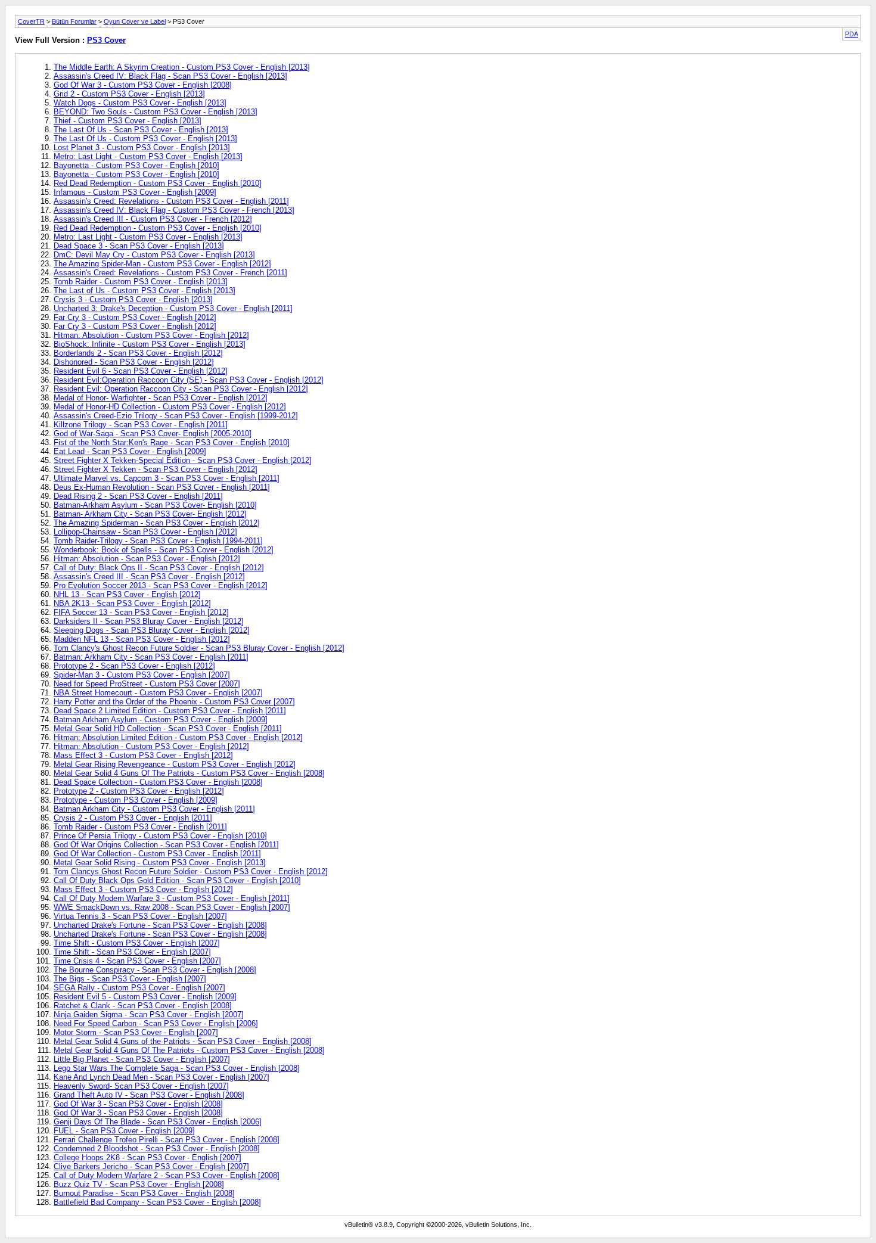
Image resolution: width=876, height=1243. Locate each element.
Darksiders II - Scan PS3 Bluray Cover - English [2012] (149, 621)
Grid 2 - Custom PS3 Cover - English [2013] (129, 93)
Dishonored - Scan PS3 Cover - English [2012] (134, 362)
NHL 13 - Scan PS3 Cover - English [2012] (127, 594)
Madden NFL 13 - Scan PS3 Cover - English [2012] (142, 639)
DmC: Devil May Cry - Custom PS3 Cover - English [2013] (154, 254)
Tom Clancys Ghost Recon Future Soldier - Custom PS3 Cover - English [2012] (191, 871)
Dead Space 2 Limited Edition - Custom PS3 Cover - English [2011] (170, 710)
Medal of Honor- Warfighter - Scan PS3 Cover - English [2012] (161, 397)
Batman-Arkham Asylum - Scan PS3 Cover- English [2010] (155, 505)
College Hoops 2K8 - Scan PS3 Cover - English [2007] (147, 1157)
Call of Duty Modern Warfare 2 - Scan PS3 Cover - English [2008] (166, 1175)
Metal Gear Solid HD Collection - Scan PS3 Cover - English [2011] (168, 728)
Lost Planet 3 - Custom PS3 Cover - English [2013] (142, 147)
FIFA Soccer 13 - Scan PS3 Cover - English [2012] (141, 612)
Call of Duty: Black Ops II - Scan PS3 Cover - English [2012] (159, 567)
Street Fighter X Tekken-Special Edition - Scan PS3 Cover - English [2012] (183, 460)
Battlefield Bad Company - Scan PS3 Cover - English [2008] (157, 1202)
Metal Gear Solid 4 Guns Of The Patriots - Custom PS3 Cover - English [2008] (189, 773)
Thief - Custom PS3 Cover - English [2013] (127, 120)
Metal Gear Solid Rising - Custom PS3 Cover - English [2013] (160, 862)
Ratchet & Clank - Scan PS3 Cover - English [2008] (143, 1005)
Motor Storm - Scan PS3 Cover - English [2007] (136, 1032)
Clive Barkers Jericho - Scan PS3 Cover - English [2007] (151, 1166)
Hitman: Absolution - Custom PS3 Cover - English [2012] (151, 335)
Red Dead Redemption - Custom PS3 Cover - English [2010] (158, 183)
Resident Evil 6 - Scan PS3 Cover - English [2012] (141, 370)
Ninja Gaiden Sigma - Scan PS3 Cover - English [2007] (149, 1014)
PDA (851, 34)
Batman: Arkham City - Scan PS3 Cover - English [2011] (151, 656)
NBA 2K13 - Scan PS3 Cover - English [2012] (132, 603)
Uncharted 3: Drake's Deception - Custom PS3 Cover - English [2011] (173, 308)
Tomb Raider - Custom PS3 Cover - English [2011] (140, 826)
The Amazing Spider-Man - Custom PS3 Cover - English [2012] (162, 263)
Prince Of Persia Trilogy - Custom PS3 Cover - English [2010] (160, 835)
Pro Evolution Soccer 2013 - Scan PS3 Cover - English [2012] (161, 585)
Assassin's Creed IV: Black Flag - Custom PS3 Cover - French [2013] (174, 210)
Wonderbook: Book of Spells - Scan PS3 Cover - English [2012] (164, 549)
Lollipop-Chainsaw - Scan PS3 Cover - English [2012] (145, 531)
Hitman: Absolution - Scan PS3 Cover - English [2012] (147, 558)
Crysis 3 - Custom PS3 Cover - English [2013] (133, 299)
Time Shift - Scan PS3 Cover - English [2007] (132, 951)
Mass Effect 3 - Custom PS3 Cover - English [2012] (143, 755)
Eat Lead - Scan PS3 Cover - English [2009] (130, 451)
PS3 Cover (106, 40)
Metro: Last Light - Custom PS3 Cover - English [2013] (148, 156)
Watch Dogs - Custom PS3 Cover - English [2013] (140, 102)
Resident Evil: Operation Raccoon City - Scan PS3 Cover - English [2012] (181, 388)
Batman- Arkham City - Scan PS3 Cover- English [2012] (150, 513)
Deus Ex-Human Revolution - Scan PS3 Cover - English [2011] (162, 487)
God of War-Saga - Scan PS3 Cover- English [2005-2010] (152, 433)
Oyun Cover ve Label (135, 21)
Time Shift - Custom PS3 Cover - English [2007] (137, 943)
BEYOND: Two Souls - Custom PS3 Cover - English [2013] (155, 111)
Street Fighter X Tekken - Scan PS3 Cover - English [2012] (155, 469)
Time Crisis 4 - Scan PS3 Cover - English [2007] (137, 960)
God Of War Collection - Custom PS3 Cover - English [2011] (157, 853)
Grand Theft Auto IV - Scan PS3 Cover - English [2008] (149, 1094)
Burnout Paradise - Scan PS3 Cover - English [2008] (144, 1193)
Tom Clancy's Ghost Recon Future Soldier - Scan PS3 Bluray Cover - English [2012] (199, 648)
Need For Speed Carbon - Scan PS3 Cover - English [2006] (156, 1023)
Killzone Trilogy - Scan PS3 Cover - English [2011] (141, 424)
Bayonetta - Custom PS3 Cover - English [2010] (136, 165)
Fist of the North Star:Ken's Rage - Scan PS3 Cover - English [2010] (172, 442)
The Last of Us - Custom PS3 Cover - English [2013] (144, 290)
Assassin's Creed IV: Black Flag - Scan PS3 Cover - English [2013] (170, 76)
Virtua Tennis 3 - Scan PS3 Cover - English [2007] (140, 916)
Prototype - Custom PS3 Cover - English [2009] (136, 799)
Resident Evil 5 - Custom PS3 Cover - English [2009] (145, 996)
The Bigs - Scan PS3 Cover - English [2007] (130, 978)
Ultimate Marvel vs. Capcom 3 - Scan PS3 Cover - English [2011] (166, 478)
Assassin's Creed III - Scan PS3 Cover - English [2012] (149, 576)
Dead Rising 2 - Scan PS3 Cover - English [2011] (138, 496)
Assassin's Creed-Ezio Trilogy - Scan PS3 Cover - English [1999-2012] (176, 415)
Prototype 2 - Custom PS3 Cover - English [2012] (139, 791)
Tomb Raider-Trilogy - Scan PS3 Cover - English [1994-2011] (158, 540)
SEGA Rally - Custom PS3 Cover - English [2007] (139, 987)
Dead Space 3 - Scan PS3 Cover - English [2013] (139, 245)
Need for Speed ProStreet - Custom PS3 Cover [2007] (147, 683)
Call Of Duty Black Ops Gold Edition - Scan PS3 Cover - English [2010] (177, 880)
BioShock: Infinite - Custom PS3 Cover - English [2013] (150, 344)
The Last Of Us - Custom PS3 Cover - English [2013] (145, 138)
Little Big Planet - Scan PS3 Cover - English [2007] (142, 1059)
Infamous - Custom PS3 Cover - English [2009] (135, 192)
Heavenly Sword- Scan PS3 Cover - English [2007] (141, 1086)
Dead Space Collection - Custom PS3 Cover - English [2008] (158, 782)
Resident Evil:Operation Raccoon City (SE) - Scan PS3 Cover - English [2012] (189, 379)
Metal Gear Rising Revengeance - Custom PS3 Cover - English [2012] (175, 764)
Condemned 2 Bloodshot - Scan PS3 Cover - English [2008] (157, 1148)
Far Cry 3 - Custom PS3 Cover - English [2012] (135, 317)
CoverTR (31, 21)
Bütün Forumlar (74, 21)
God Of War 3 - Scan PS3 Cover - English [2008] (138, 1103)
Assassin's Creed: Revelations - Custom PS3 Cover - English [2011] (171, 201)
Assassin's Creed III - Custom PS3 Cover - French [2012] (153, 219)
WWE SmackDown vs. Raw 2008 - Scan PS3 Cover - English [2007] (172, 907)
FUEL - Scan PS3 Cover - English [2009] (124, 1130)
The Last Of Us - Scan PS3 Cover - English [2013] (141, 129)
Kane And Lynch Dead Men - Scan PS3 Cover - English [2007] (161, 1077)
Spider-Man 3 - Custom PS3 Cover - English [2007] (142, 674)
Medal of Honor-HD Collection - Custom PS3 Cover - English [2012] (170, 406)
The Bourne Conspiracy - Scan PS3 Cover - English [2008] (155, 969)
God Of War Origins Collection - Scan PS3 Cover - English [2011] (166, 844)
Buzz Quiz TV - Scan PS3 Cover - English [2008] (139, 1184)
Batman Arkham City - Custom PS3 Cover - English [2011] (154, 808)
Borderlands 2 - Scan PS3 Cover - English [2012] (138, 353)
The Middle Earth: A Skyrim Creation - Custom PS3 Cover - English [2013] (182, 67)
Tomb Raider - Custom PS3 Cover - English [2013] (141, 281)
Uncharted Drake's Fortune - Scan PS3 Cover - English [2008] (160, 925)
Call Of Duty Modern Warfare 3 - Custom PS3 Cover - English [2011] (172, 898)
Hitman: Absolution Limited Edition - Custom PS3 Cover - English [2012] (178, 737)
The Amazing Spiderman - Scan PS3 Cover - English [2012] (157, 522)
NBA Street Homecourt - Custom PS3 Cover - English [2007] (158, 692)
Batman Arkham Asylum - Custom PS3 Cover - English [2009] (161, 719)
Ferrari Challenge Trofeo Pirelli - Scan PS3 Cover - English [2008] (166, 1139)
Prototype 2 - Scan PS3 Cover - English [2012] (134, 665)
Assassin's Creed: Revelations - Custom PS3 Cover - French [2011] (170, 272)
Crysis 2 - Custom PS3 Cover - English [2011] (133, 817)
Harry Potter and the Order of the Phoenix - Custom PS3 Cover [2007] (174, 701)
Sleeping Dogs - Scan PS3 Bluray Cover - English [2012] (152, 630)
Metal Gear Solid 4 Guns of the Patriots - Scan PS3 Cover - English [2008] (183, 1041)
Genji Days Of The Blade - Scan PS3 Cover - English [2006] (158, 1121)
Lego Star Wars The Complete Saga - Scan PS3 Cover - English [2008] (177, 1068)
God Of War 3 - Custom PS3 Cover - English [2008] (143, 84)
